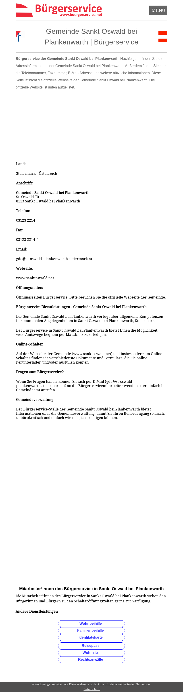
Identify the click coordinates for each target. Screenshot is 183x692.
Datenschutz (91, 689)
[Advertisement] (92, 124)
